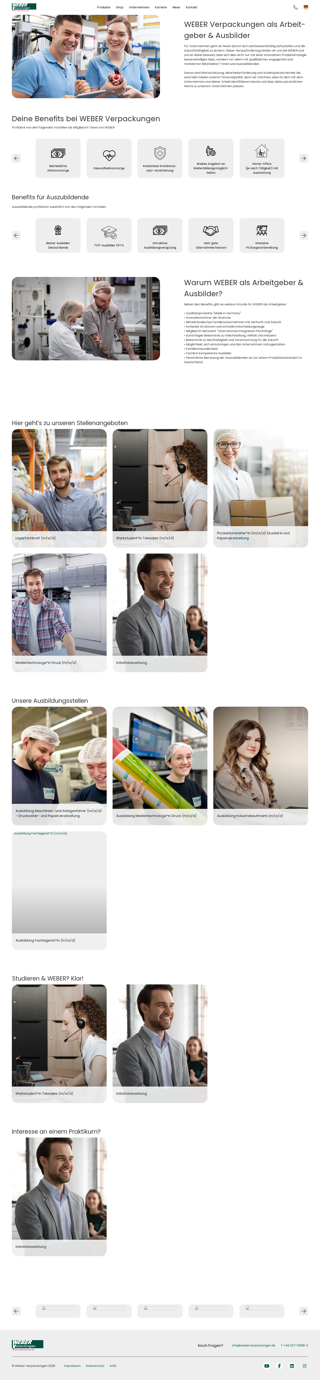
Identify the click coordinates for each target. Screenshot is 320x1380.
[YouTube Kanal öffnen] (266, 1366)
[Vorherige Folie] (16, 1311)
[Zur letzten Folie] (16, 158)
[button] (8, 1372)
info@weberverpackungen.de (253, 1345)
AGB (113, 1366)
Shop (119, 7)
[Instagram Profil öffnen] (304, 1366)
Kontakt (191, 7)
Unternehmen (139, 7)
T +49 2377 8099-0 (294, 1345)
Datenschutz (95, 1366)
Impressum (72, 1366)
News (176, 7)
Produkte (103, 7)
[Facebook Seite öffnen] (279, 1366)
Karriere (161, 7)
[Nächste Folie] (303, 158)
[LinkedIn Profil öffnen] (292, 1366)
